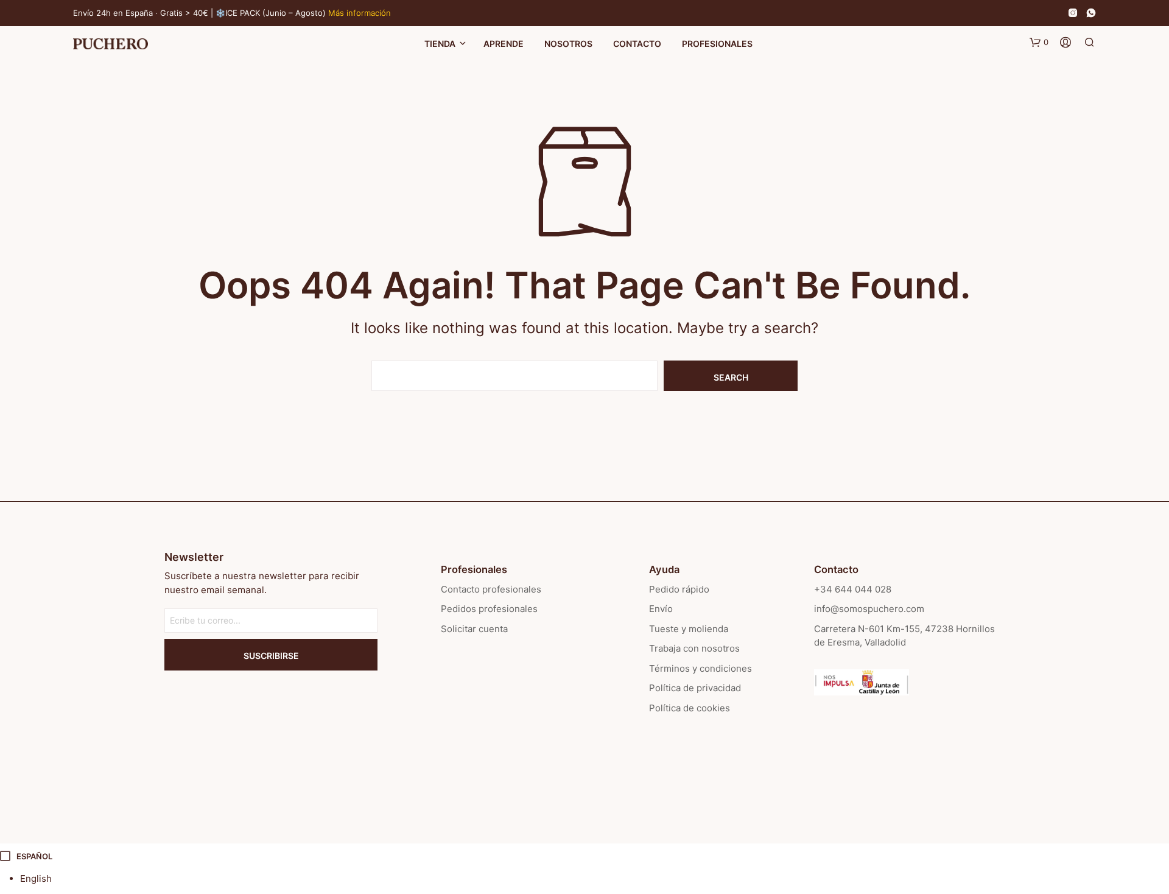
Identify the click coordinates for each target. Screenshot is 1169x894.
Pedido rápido (679, 589)
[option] (594, 879)
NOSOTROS (568, 43)
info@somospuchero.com (869, 608)
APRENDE (503, 43)
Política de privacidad (695, 688)
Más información (359, 13)
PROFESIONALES (717, 43)
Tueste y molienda (688, 629)
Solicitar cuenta (474, 629)
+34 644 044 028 (852, 589)
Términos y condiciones (700, 668)
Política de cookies (689, 708)
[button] (1039, 43)
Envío (661, 608)
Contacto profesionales (491, 589)
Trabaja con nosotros (694, 648)
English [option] (36, 878)
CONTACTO (637, 43)
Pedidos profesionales (489, 608)
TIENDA (439, 43)
